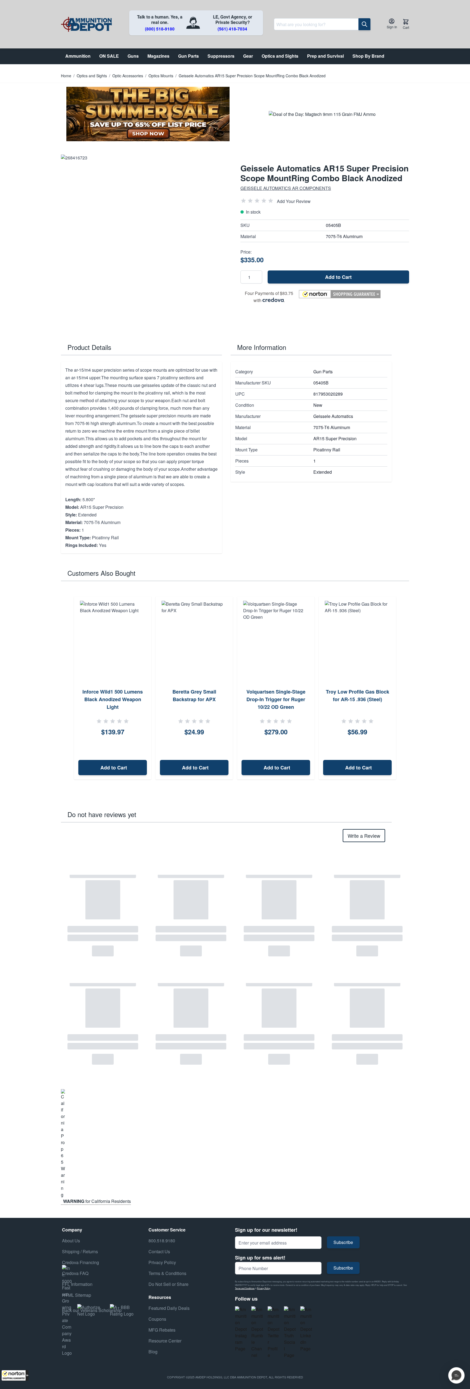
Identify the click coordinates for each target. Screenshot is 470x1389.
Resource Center (165, 1341)
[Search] (364, 24)
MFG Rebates (162, 1330)
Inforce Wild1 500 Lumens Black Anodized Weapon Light (112, 699)
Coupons (157, 1319)
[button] (15, 1375)
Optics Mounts (161, 75)
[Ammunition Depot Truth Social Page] (290, 1332)
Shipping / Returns (80, 1251)
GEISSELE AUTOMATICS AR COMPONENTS (285, 188)
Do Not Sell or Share (168, 1284)
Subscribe (343, 1242)
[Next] (403, 688)
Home (66, 75)
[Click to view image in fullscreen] (145, 239)
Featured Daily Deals (169, 1308)
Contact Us (159, 1251)
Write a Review (364, 835)
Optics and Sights (92, 75)
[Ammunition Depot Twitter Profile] (274, 1332)
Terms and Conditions (245, 1288)
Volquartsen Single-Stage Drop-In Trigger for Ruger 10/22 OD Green (275, 699)
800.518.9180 (162, 1240)
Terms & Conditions (167, 1273)
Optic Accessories (127, 75)
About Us (71, 1240)
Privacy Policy (263, 1288)
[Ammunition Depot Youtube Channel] (257, 1332)
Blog (153, 1351)
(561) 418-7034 (232, 29)
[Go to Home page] (86, 24)
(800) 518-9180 (160, 29)
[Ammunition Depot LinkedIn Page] (306, 1329)
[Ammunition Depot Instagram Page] (241, 1329)
